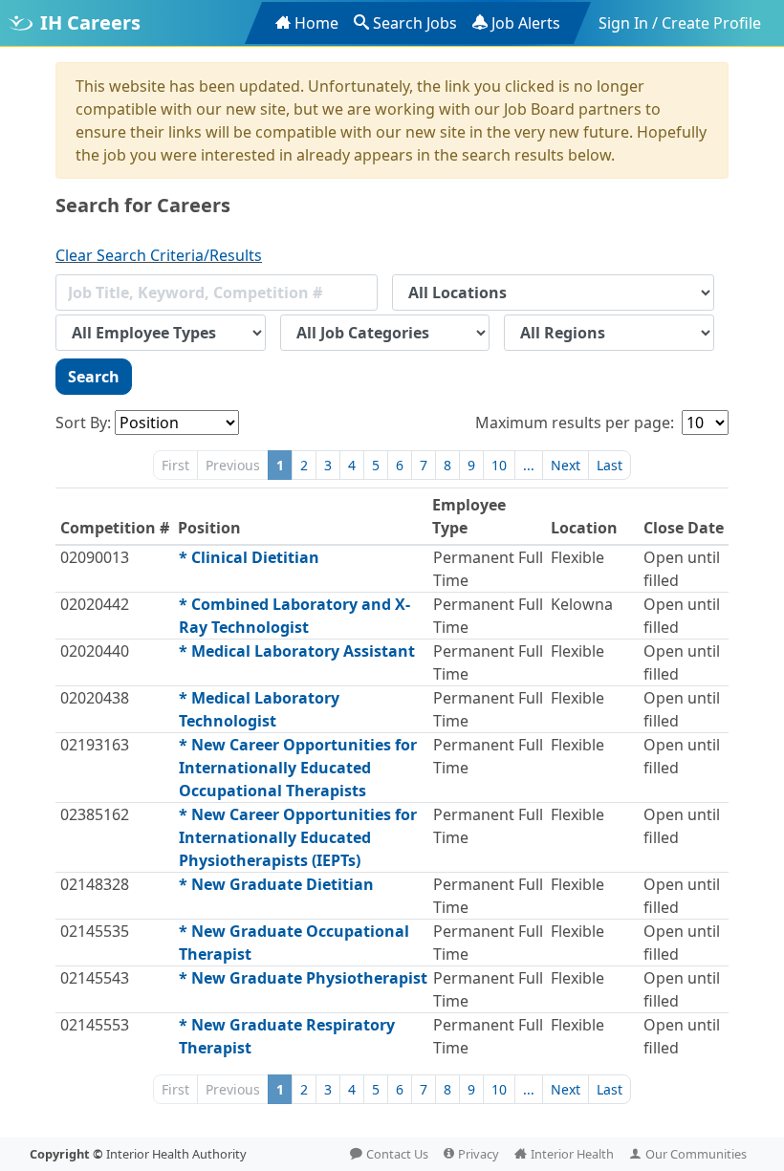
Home (316, 22)
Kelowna (582, 604)
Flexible (577, 557)
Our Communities (696, 1153)
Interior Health (572, 1153)
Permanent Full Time (488, 569)
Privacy (478, 1153)
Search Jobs (415, 22)
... (528, 465)
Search (94, 376)
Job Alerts (525, 22)
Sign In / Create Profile (680, 22)
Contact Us (397, 1153)
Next (565, 465)
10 (499, 465)
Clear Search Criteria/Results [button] (158, 255)
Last (609, 465)
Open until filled (681, 569)
